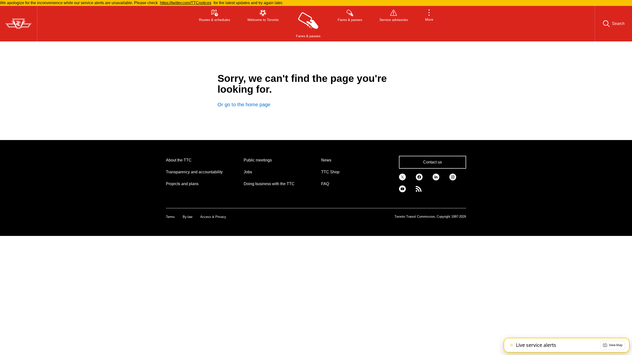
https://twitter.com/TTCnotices (185, 3)
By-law (187, 217)
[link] (402, 176)
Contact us (432, 162)
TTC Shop (330, 172)
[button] (429, 23)
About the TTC (179, 160)
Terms (170, 217)
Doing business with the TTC (269, 184)
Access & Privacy (213, 217)
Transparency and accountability (194, 172)
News (326, 160)
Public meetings (258, 160)
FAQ (325, 184)
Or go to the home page (243, 104)
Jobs (248, 172)
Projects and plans (182, 184)
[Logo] (18, 23)
